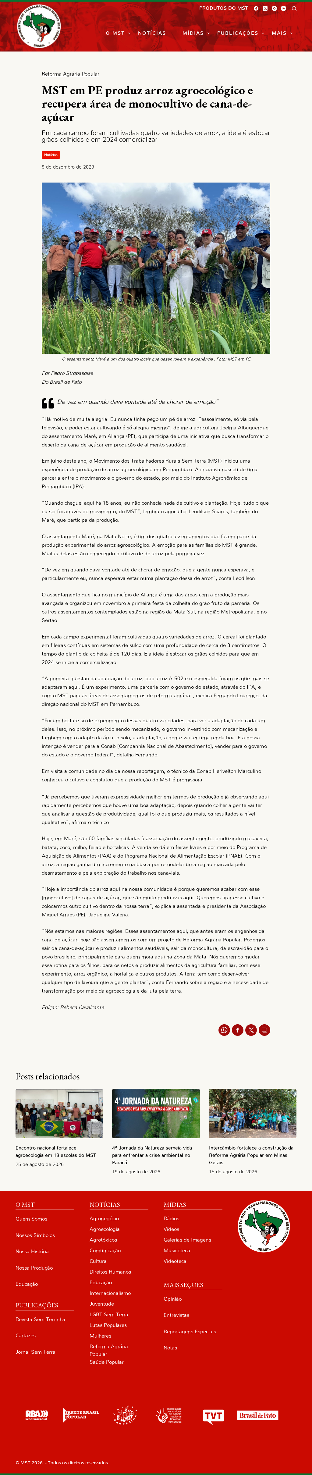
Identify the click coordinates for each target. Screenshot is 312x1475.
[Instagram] (274, 8)
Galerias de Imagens (187, 1239)
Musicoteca (177, 1250)
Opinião (173, 1299)
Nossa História (32, 1251)
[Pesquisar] (294, 8)
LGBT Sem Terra (109, 1314)
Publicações (237, 33)
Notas (170, 1347)
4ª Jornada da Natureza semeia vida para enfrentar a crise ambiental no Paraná (152, 1155)
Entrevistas (176, 1315)
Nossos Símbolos (35, 1235)
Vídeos (171, 1229)
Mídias (193, 33)
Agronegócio (104, 1218)
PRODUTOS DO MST (223, 8)
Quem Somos (31, 1218)
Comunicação (105, 1250)
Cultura (98, 1261)
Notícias (152, 33)
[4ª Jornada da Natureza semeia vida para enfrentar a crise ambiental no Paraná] (156, 1113)
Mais (279, 33)
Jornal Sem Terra (35, 1352)
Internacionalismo (110, 1293)
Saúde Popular (107, 1362)
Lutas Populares (108, 1325)
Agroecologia (105, 1229)
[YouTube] (283, 8)
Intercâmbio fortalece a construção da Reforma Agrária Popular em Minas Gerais (251, 1155)
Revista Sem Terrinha (40, 1319)
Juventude (102, 1303)
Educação (27, 1284)
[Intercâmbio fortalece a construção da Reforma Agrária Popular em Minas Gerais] (252, 1113)
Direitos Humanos (110, 1271)
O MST (115, 33)
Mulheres (100, 1335)
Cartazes (26, 1335)
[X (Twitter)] (265, 8)
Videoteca (175, 1261)
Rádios (171, 1218)
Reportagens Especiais (190, 1331)
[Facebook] (256, 8)
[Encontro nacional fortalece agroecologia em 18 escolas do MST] (59, 1113)
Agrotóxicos (103, 1239)
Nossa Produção (34, 1268)
